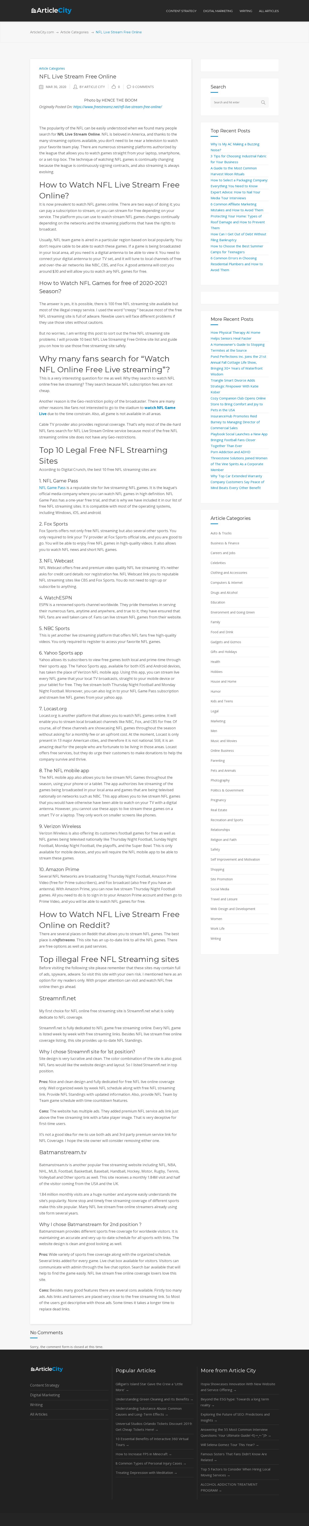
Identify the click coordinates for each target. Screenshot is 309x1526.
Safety (215, 849)
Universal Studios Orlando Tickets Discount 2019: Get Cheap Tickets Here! (154, 1426)
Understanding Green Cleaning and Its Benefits (154, 1399)
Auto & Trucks (221, 533)
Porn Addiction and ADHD (230, 452)
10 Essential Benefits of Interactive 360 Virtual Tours (152, 1441)
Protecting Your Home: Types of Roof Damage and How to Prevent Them (238, 222)
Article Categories (74, 32)
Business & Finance (225, 543)
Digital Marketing (45, 1394)
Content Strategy (44, 1385)
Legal (215, 711)
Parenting (218, 760)
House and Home (223, 681)
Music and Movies (224, 741)
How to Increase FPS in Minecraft (144, 1454)
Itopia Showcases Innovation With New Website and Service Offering (238, 1387)
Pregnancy (218, 800)
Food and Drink (222, 632)
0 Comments (143, 87)
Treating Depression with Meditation (146, 1472)
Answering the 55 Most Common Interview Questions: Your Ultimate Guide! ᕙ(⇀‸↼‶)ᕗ (236, 1432)
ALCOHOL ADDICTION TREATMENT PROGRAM (229, 1487)
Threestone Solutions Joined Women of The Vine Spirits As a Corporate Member (239, 464)
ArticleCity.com (42, 32)
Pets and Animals (223, 770)
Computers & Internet (227, 582)
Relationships (220, 829)
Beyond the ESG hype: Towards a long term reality (235, 1402)
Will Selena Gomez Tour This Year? (230, 1444)
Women (216, 919)
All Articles (39, 1414)
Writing (216, 938)
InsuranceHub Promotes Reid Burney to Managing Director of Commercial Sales (235, 422)
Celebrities (218, 563)
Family (215, 622)
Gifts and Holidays (224, 652)
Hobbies (217, 671)
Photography (220, 780)
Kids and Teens (222, 701)
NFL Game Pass (52, 487)
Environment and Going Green (233, 612)
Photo (89, 100)
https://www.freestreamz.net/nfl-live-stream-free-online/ (117, 106)
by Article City (92, 87)
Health (215, 662)
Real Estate (219, 810)
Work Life (218, 928)
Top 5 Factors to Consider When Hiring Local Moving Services (235, 1472)
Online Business (222, 750)
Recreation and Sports (227, 820)
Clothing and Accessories (229, 572)
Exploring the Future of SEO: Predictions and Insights (235, 1417)
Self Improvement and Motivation (235, 859)
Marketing (218, 721)
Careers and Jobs (223, 553)
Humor (216, 691)
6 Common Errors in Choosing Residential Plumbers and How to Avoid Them (237, 264)
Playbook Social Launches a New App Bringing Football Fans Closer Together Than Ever (239, 440)
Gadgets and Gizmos (226, 642)
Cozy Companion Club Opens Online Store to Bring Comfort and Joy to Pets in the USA (238, 404)
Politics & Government (227, 790)
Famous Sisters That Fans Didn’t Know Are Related (234, 1457)
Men (214, 731)
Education (218, 602)
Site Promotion (222, 879)
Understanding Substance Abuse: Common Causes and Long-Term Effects (149, 1411)
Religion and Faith (224, 839)
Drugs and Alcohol (224, 592)
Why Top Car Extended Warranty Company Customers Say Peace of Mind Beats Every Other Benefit (237, 482)
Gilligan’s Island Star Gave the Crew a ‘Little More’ (149, 1387)
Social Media (220, 889)
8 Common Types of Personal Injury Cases (151, 1463)
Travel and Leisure (224, 899)
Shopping (217, 869)
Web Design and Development (233, 909)
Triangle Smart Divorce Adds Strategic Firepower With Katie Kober (235, 386)
